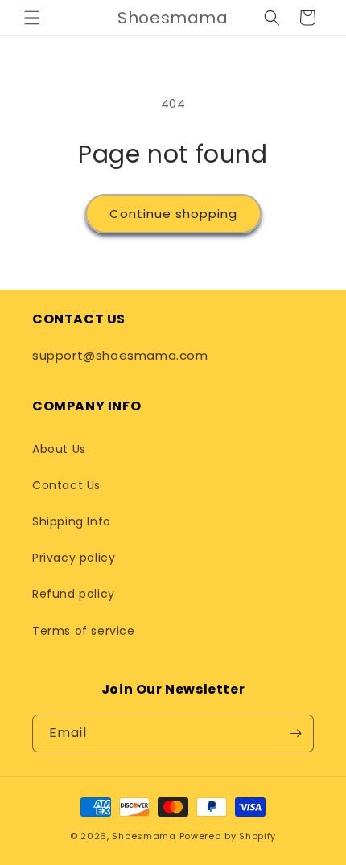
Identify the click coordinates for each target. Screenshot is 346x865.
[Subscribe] (295, 733)
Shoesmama (143, 836)
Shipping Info (71, 521)
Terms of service (83, 631)
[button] (32, 17)
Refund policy (73, 594)
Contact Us (66, 485)
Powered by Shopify (228, 836)
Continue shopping (173, 213)
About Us (59, 449)
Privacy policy (73, 558)
